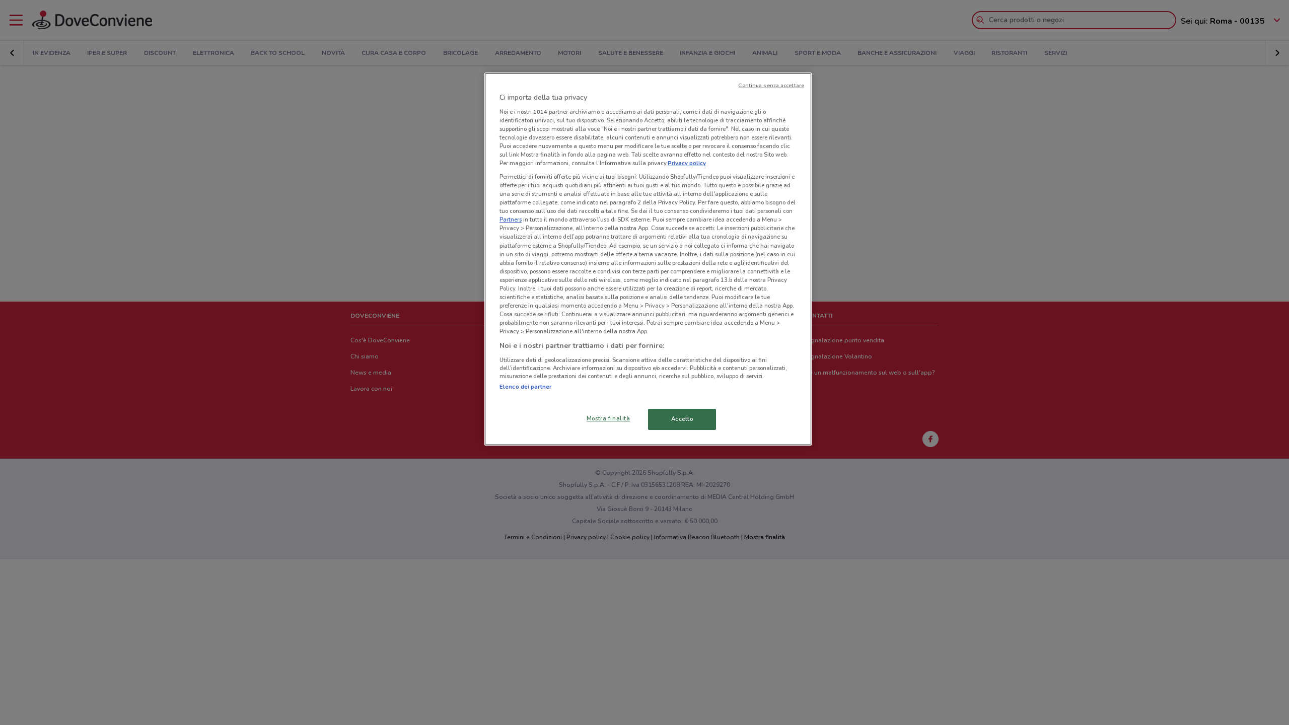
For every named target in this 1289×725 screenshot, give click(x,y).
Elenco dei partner (525, 387)
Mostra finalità (608, 418)
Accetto (682, 419)
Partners (510, 219)
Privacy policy (687, 163)
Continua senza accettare (771, 85)
